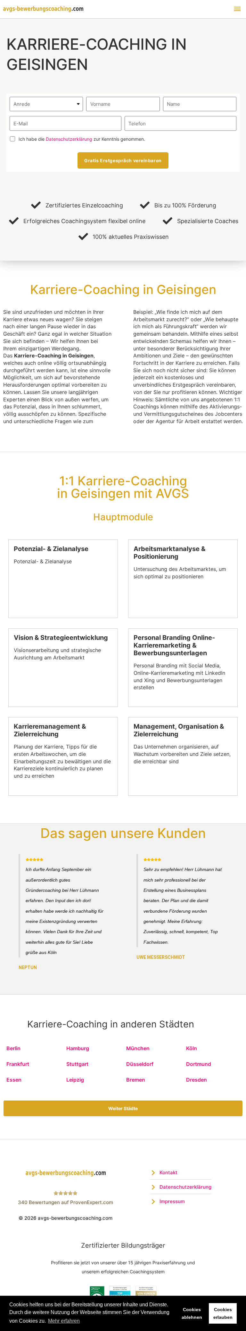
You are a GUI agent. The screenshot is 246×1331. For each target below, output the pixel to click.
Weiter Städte (123, 1108)
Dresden (196, 1079)
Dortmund (198, 1064)
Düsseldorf (139, 1064)
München (138, 1048)
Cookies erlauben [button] (223, 1313)
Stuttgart (77, 1064)
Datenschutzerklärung (69, 139)
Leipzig (75, 1079)
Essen (13, 1079)
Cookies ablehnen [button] (192, 1313)
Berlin (13, 1048)
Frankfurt (17, 1064)
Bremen (135, 1079)
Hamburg (77, 1048)
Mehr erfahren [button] (64, 1321)
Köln (191, 1048)
